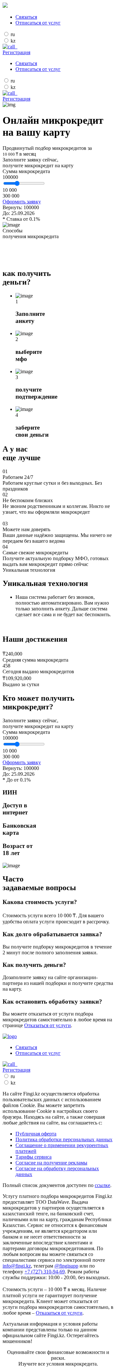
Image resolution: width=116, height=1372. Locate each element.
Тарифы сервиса (33, 1157)
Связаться (26, 17)
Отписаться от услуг (38, 22)
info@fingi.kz (17, 1266)
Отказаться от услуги (47, 1025)
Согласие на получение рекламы (51, 1162)
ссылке (102, 1185)
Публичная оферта (35, 1133)
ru (13, 34)
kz (13, 41)
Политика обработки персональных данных (63, 1139)
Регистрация (16, 52)
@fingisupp (66, 1266)
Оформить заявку (22, 201)
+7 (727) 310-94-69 (44, 1271)
